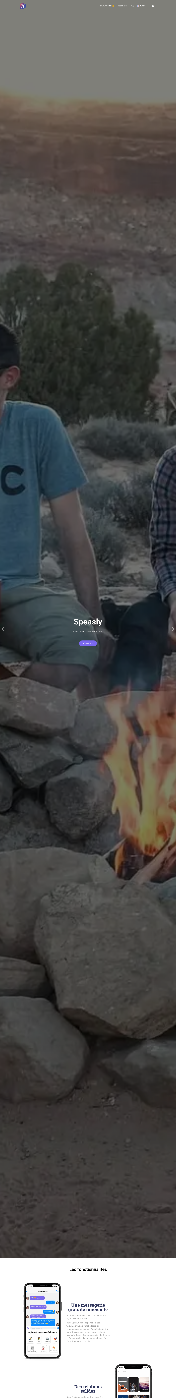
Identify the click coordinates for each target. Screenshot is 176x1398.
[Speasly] (23, 6)
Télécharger (122, 6)
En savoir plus (88, 645)
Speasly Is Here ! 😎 (107, 6)
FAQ (132, 6)
